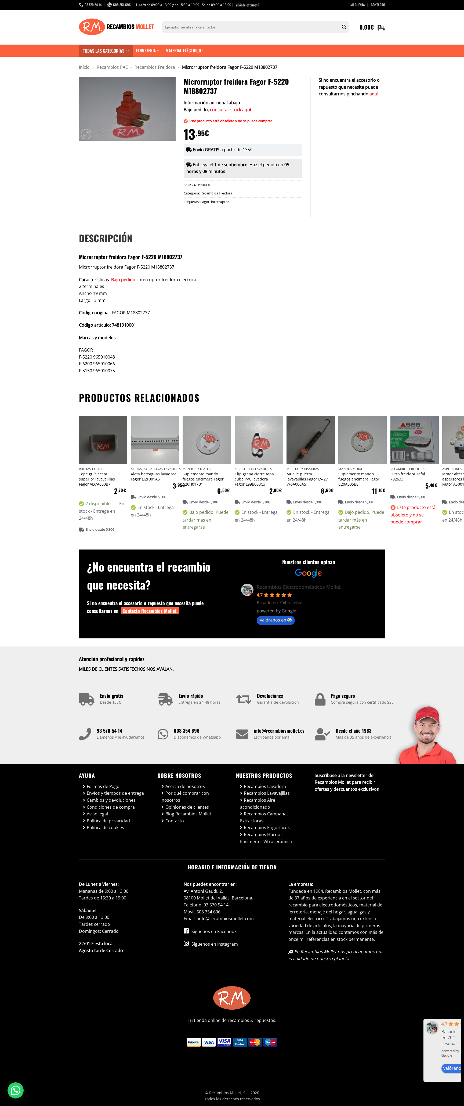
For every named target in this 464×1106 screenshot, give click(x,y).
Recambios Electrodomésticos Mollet (298, 587)
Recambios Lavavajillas (267, 793)
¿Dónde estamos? (247, 5)
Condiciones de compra (111, 807)
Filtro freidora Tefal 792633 (407, 477)
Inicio (84, 67)
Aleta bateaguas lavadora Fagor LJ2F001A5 (153, 477)
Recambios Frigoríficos (267, 827)
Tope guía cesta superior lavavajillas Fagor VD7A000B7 (97, 479)
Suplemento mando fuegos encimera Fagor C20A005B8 (358, 479)
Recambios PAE (112, 67)
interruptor (220, 201)
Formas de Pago (103, 786)
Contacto (174, 821)
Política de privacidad (108, 821)
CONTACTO (378, 4)
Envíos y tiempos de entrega (115, 793)
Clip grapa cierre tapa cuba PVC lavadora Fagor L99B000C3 (254, 479)
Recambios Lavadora (265, 786)
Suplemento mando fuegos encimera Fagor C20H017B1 (203, 479)
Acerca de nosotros (185, 786)
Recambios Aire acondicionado (257, 803)
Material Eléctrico (183, 50)
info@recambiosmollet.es (279, 730)
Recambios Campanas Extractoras (264, 817)
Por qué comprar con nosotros (185, 796)
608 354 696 (187, 730)
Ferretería (146, 50)
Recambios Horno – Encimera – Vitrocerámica (266, 838)
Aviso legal (97, 814)
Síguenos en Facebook (213, 931)
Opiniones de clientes (187, 807)
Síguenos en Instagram (214, 944)
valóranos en (273, 620)
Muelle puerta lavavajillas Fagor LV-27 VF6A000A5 (307, 479)
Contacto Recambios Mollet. (149, 610)
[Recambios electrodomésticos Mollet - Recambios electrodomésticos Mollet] (116, 27)
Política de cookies (105, 827)
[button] (372, 27)
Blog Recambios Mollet (188, 814)
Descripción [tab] (105, 238)
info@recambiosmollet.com (226, 918)
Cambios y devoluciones (111, 800)
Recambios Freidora (155, 67)
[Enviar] (344, 27)
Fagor (204, 201)
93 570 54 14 (109, 730)
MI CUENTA (357, 4)
